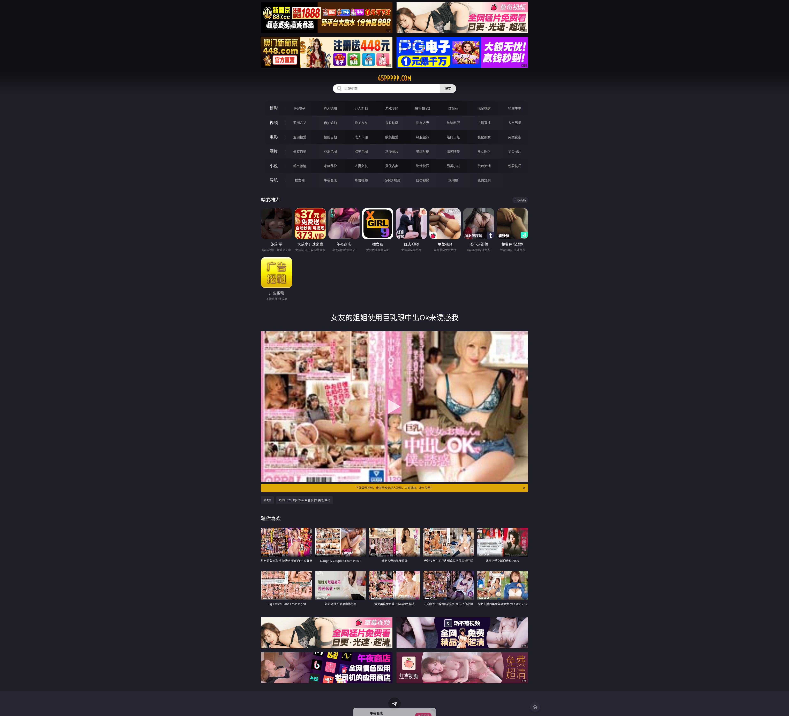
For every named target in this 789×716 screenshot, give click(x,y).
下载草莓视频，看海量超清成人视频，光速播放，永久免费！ (394, 488)
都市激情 (299, 166)
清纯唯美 (453, 151)
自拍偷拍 (330, 122)
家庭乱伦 (330, 166)
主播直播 (484, 122)
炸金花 (453, 108)
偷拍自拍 (330, 137)
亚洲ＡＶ (299, 122)
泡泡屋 (453, 180)
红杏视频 (422, 180)
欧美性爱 (391, 137)
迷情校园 (422, 166)
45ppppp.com (394, 78)
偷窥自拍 (299, 151)
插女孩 (300, 180)
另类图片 (514, 151)
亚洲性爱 (299, 137)
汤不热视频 (392, 180)
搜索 (448, 88)
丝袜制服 (453, 122)
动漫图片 (391, 151)
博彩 (274, 108)
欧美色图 (361, 151)
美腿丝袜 (422, 151)
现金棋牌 (484, 108)
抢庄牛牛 (514, 108)
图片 (274, 151)
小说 (274, 166)
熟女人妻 (422, 122)
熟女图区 (484, 151)
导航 (274, 180)
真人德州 (330, 108)
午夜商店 (330, 180)
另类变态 (514, 137)
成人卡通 (361, 137)
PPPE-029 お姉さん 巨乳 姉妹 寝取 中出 (304, 500)
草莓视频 (361, 180)
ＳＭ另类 (514, 122)
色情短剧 (484, 180)
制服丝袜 (422, 137)
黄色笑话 (484, 166)
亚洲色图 (330, 151)
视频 (274, 122)
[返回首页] (535, 707)
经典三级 (453, 137)
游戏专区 (391, 108)
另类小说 (453, 166)
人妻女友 (361, 166)
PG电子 (299, 108)
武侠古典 (391, 166)
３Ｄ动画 (391, 122)
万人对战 (361, 108)
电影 (274, 137)
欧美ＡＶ (361, 122)
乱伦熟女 (484, 137)
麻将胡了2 (422, 108)
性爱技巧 (514, 166)
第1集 (267, 500)
